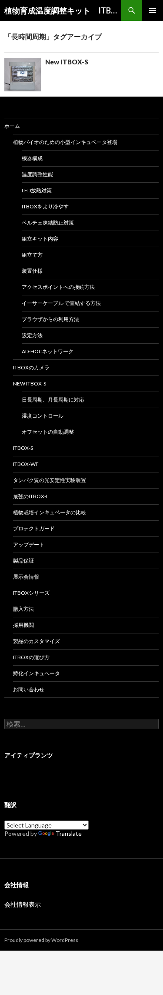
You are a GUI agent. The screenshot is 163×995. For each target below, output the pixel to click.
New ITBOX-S (66, 62)
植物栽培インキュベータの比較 (49, 512)
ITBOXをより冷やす (45, 206)
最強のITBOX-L (31, 496)
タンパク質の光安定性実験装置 (49, 480)
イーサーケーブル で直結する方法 (61, 303)
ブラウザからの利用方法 (50, 319)
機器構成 (32, 158)
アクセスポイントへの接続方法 (58, 287)
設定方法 (32, 335)
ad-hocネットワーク (47, 351)
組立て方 (32, 254)
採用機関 (23, 625)
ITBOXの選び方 (31, 657)
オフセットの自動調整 (48, 432)
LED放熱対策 (37, 190)
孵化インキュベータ (36, 673)
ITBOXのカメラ (31, 367)
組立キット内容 (40, 238)
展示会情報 (26, 576)
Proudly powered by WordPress (41, 940)
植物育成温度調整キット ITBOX (62, 10)
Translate (69, 833)
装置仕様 (32, 271)
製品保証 (23, 560)
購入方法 (23, 609)
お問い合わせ (28, 689)
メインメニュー (152, 10)
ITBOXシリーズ (31, 593)
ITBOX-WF (26, 464)
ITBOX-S (23, 448)
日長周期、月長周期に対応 (53, 399)
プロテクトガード (34, 528)
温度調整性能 (37, 174)
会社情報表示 (22, 904)
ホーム (12, 126)
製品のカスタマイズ (36, 641)
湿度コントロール (42, 415)
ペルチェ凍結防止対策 (48, 222)
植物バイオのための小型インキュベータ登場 (65, 142)
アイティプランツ (28, 755)
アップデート (28, 544)
